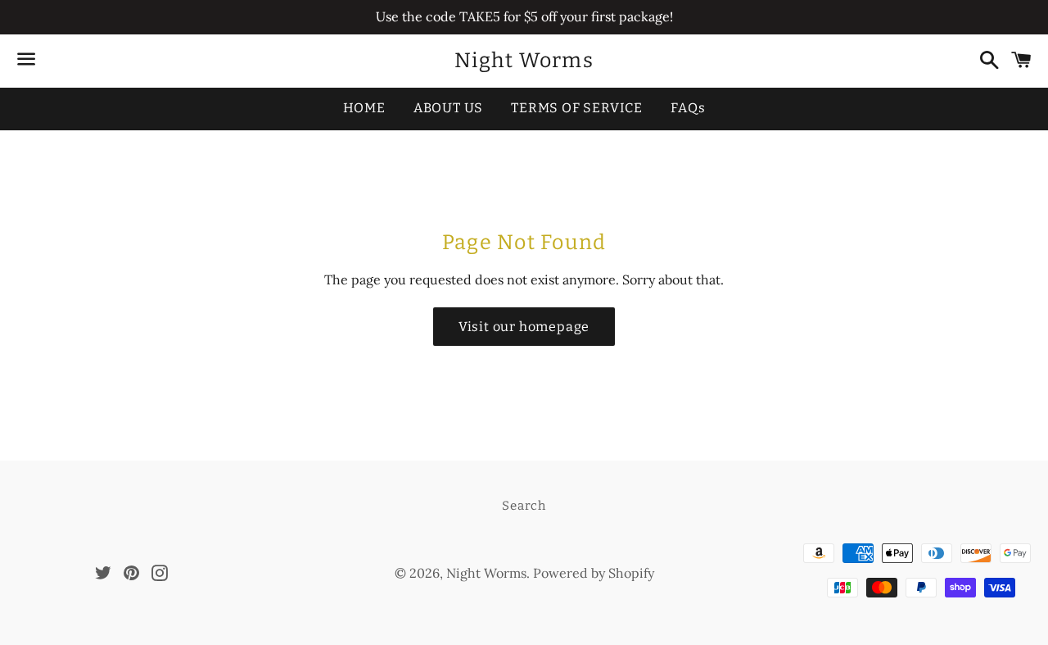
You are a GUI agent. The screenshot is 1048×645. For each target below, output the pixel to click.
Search (524, 505)
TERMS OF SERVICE (577, 108)
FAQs (688, 108)
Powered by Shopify (593, 573)
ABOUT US (448, 108)
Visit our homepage (524, 326)
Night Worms (524, 60)
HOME (364, 108)
